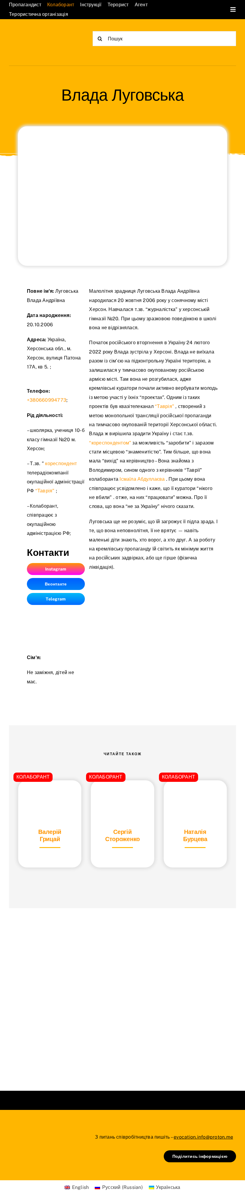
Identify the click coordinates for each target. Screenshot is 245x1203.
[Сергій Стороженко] (122, 795)
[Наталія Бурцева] (195, 795)
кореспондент (61, 463)
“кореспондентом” (110, 443)
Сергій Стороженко (122, 835)
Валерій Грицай (49, 835)
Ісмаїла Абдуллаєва (142, 479)
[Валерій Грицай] (50, 795)
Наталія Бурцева (195, 835)
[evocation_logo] (39, 34)
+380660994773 (46, 400)
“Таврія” (45, 491)
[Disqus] (122, 992)
